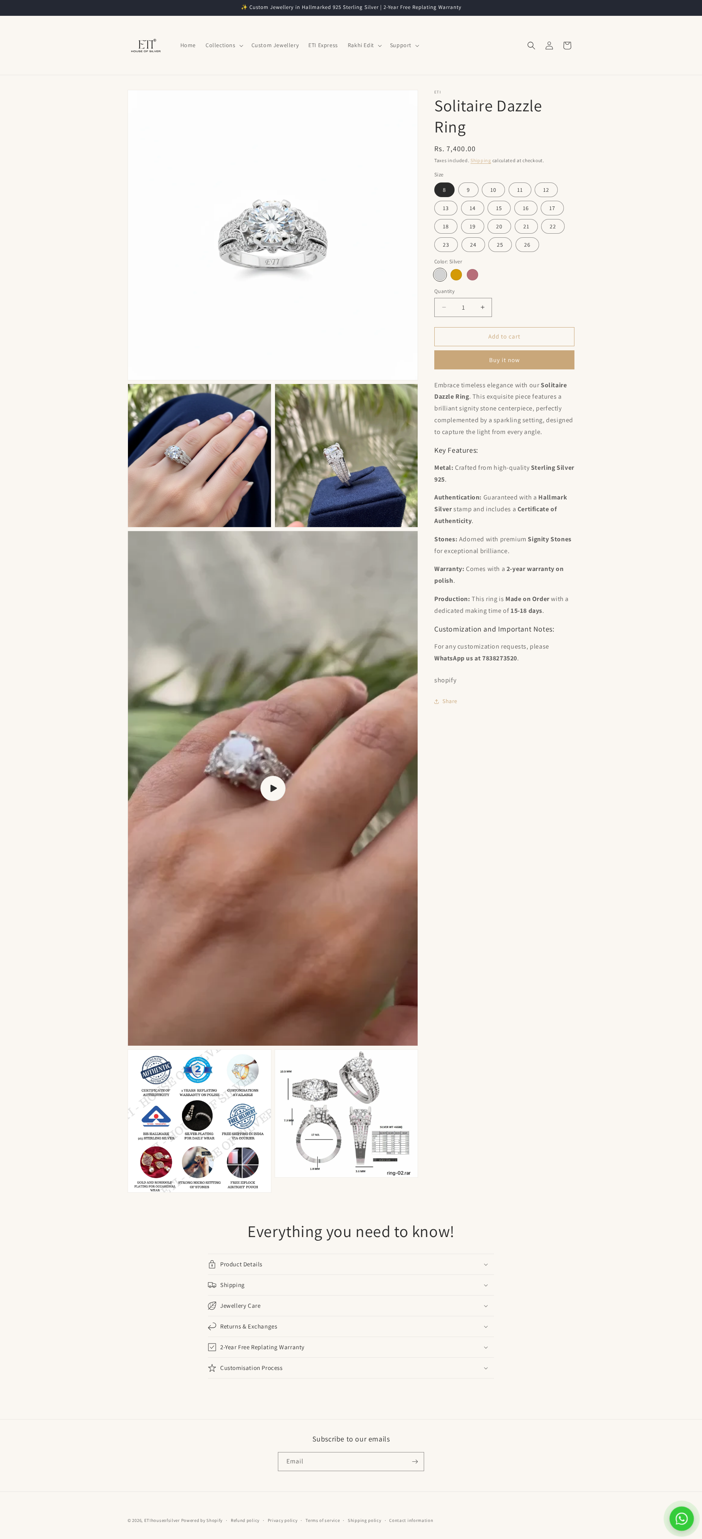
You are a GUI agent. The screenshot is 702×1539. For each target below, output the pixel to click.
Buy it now (504, 360)
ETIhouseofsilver (162, 1520)
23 (446, 244)
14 (473, 208)
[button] (224, 45)
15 (499, 208)
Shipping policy (364, 1520)
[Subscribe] (415, 1461)
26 (527, 244)
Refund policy (245, 1520)
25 (500, 244)
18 (446, 226)
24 (473, 244)
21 (526, 226)
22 (553, 226)
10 (493, 189)
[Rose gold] (472, 274)
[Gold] (456, 274)
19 (473, 226)
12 (546, 189)
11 (520, 189)
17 (552, 208)
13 (446, 208)
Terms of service (323, 1520)
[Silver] (440, 274)
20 (499, 226)
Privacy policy (283, 1520)
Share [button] (449, 701)
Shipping (480, 160)
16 (526, 208)
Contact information (411, 1520)
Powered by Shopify (202, 1520)
